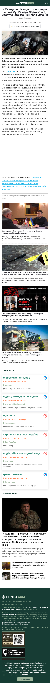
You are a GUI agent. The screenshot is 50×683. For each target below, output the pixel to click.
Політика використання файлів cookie (15, 624)
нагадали (10, 71)
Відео (21, 18)
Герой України (7, 195)
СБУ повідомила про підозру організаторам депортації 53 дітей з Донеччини (22, 315)
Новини (28, 18)
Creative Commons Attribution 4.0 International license (25, 609)
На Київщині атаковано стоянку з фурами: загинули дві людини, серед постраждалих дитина (22, 355)
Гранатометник (13, 474)
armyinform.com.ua (9, 615)
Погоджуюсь (25, 679)
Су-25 (4, 198)
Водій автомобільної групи (20, 396)
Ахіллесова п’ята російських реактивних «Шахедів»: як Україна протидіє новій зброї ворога (29, 565)
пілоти (27, 195)
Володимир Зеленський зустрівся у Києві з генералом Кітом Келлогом (22, 232)
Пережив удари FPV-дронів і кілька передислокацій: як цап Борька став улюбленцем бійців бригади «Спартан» (29, 575)
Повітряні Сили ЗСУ (38, 195)
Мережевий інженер (16, 377)
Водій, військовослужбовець (21, 453)
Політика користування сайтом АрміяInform (17, 622)
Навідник (9, 415)
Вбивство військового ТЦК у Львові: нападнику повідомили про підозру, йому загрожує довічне (25, 273)
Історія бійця (19, 195)
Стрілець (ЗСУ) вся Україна (20, 434)
